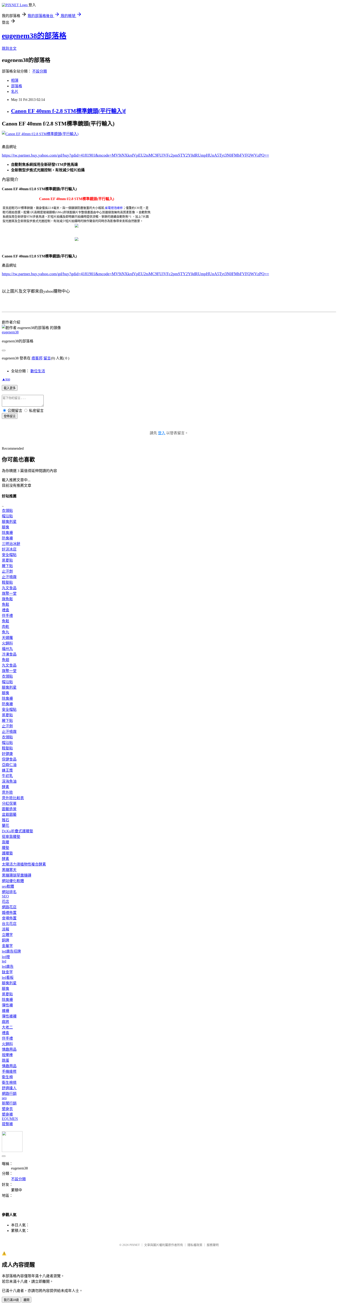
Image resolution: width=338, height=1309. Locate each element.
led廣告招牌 (11, 951)
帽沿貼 (7, 516)
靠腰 (5, 842)
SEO (5, 896)
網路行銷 (9, 1094)
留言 (47, 358)
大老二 (7, 1027)
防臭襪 (7, 538)
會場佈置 (9, 918)
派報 (5, 929)
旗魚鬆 (7, 599)
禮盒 (5, 610)
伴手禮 (7, 616)
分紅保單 (9, 803)
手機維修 (9, 1071)
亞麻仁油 (9, 765)
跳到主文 (9, 48)
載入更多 (10, 388)
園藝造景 (9, 809)
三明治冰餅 (11, 544)
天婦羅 (7, 638)
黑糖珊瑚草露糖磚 (16, 875)
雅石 (5, 820)
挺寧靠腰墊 (11, 837)
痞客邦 (37, 358)
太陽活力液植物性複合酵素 (24, 864)
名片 (14, 91)
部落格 (16, 86)
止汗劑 (7, 571)
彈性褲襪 (9, 1016)
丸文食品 (9, 588)
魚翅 (5, 660)
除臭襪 (7, 533)
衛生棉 (7, 1077)
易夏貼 (7, 560)
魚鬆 (5, 604)
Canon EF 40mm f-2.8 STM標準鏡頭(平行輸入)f (68, 111)
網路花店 (9, 907)
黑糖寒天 (9, 870)
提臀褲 (7, 1124)
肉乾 (5, 627)
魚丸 (5, 632)
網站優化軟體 (13, 881)
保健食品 (9, 759)
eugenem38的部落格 (34, 36)
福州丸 (7, 649)
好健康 (7, 754)
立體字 (7, 935)
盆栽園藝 (9, 814)
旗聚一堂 (9, 593)
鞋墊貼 (7, 582)
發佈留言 (10, 416)
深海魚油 (9, 781)
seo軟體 (8, 886)
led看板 (8, 978)
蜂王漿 (7, 770)
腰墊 (5, 848)
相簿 (14, 80)
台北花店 (9, 924)
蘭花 (5, 826)
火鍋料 (7, 643)
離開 (26, 1300)
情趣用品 (9, 1049)
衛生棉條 (9, 1083)
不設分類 (39, 71)
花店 (5, 902)
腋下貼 (7, 566)
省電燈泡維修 (114, 208)
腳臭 (5, 527)
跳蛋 (5, 1060)
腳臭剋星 (9, 522)
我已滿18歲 (11, 1300)
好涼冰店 (9, 549)
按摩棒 (7, 1055)
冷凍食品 (9, 654)
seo (4, 1098)
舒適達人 (9, 1088)
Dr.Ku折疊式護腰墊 (17, 831)
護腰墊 (7, 853)
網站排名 (9, 892)
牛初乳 (7, 776)
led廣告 (8, 966)
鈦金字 (7, 972)
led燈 (6, 957)
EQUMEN (10, 1119)
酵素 (5, 787)
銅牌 (5, 940)
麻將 (5, 1022)
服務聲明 (213, 1245)
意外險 (7, 792)
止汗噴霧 (9, 577)
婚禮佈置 (9, 913)
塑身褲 (7, 1114)
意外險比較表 (13, 798)
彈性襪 (7, 1005)
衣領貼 (7, 511)
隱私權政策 (194, 1245)
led (4, 961)
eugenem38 (10, 332)
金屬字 (7, 946)
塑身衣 (7, 1109)
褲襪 (5, 1011)
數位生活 (37, 371)
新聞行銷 (9, 1103)
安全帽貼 (9, 555)
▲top (6, 379)
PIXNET (134, 1245)
